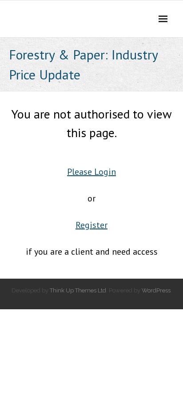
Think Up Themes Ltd (78, 290)
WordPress (156, 290)
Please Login (91, 171)
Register (91, 225)
